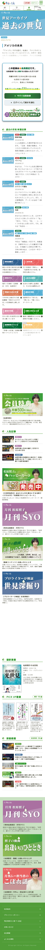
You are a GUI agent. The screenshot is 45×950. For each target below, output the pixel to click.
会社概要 (7, 933)
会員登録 (27, 3)
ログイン (34, 3)
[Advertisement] (22, 366)
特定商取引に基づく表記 (12, 921)
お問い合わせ (9, 927)
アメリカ (4, 37)
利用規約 (7, 909)
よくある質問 (9, 939)
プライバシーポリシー (12, 915)
